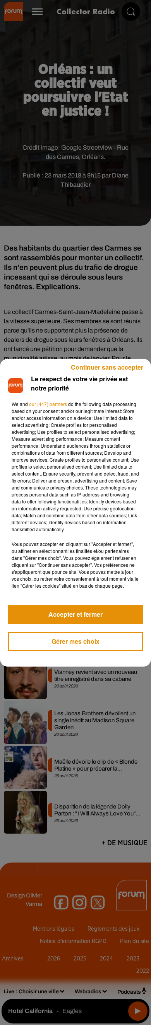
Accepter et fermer (75, 614)
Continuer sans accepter (107, 367)
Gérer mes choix (75, 641)
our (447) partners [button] (48, 404)
